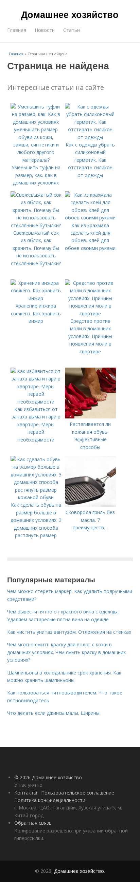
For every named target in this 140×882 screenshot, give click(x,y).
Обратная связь (33, 823)
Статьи (71, 30)
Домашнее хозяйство (70, 14)
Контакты (25, 792)
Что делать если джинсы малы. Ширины (53, 713)
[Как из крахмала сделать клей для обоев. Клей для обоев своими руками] (90, 217)
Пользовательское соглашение (77, 792)
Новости (45, 30)
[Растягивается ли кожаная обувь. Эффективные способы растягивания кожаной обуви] (90, 416)
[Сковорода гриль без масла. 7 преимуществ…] (90, 505)
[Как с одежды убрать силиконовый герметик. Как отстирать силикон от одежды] (90, 137)
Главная (16, 30)
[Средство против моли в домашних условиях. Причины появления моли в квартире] (90, 313)
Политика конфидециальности (49, 800)
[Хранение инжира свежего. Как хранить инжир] (36, 298)
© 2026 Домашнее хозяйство (48, 777)
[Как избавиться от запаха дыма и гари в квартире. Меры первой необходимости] (36, 401)
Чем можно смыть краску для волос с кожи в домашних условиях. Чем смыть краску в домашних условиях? (66, 652)
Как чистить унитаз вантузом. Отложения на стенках (69, 632)
